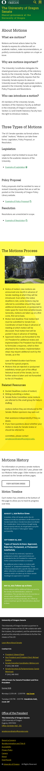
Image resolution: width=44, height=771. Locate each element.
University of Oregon (11, 764)
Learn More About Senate (12, 642)
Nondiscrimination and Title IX (13, 743)
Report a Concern (9, 740)
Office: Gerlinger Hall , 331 (12, 725)
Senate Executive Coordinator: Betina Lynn (22, 663)
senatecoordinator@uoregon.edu (20, 438)
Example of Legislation (15, 167)
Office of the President (15, 713)
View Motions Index (15, 484)
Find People (6, 760)
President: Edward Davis (14, 654)
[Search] (34, 2)
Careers (5, 753)
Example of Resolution (15, 220)
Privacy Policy (7, 750)
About (4, 756)
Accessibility (6, 747)
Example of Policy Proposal (17, 201)
